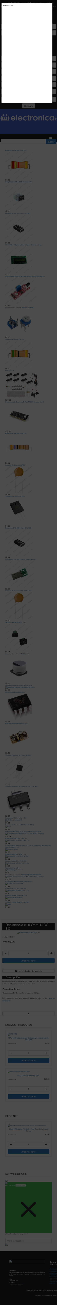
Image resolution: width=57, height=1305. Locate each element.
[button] (51, 4)
